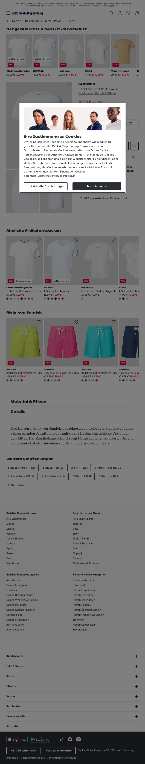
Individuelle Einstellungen (46, 186)
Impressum (69, 176)
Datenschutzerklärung (49, 176)
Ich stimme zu (97, 186)
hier (51, 171)
